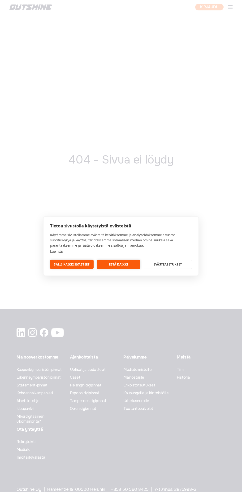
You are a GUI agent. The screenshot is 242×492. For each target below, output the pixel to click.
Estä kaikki (118, 264)
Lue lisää (57, 251)
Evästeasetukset (168, 264)
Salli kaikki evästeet (72, 264)
